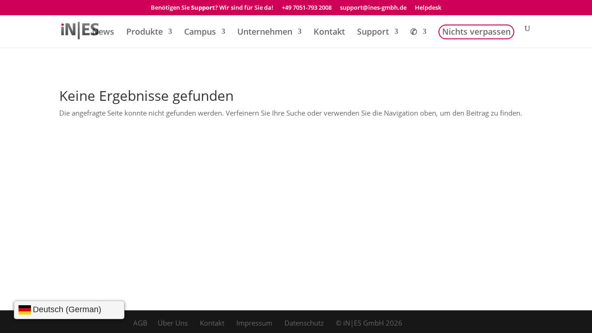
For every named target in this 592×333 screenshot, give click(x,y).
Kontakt (329, 32)
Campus (200, 32)
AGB (140, 322)
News (103, 32)
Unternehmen (264, 32)
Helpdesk (428, 8)
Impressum (254, 322)
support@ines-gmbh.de (373, 8)
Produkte (144, 32)
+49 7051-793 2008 (307, 8)
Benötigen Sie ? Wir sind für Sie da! (212, 8)
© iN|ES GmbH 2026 (369, 322)
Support (373, 32)
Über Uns (173, 322)
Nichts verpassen (476, 32)
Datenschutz (304, 322)
